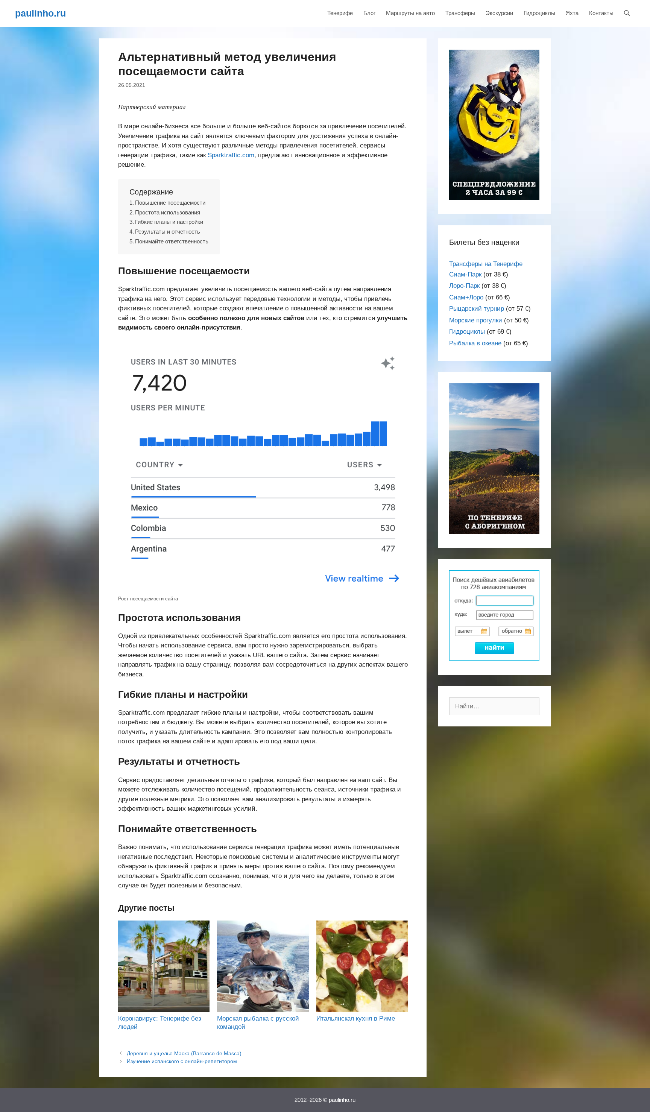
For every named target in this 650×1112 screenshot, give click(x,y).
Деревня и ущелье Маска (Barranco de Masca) (184, 1053)
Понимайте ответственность (171, 241)
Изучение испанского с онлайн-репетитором (182, 1061)
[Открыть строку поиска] (627, 13)
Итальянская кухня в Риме (355, 1018)
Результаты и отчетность (167, 231)
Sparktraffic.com (231, 155)
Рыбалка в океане (475, 343)
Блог (369, 13)
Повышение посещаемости (170, 202)
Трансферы (460, 13)
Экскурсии (499, 13)
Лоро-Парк (464, 285)
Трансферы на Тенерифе (485, 263)
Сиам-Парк (465, 274)
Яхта (572, 13)
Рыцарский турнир (476, 308)
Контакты (601, 13)
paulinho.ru (40, 13)
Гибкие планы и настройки (169, 222)
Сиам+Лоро (466, 297)
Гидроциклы (539, 13)
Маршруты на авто (410, 13)
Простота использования (167, 212)
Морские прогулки (475, 320)
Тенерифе (340, 13)
